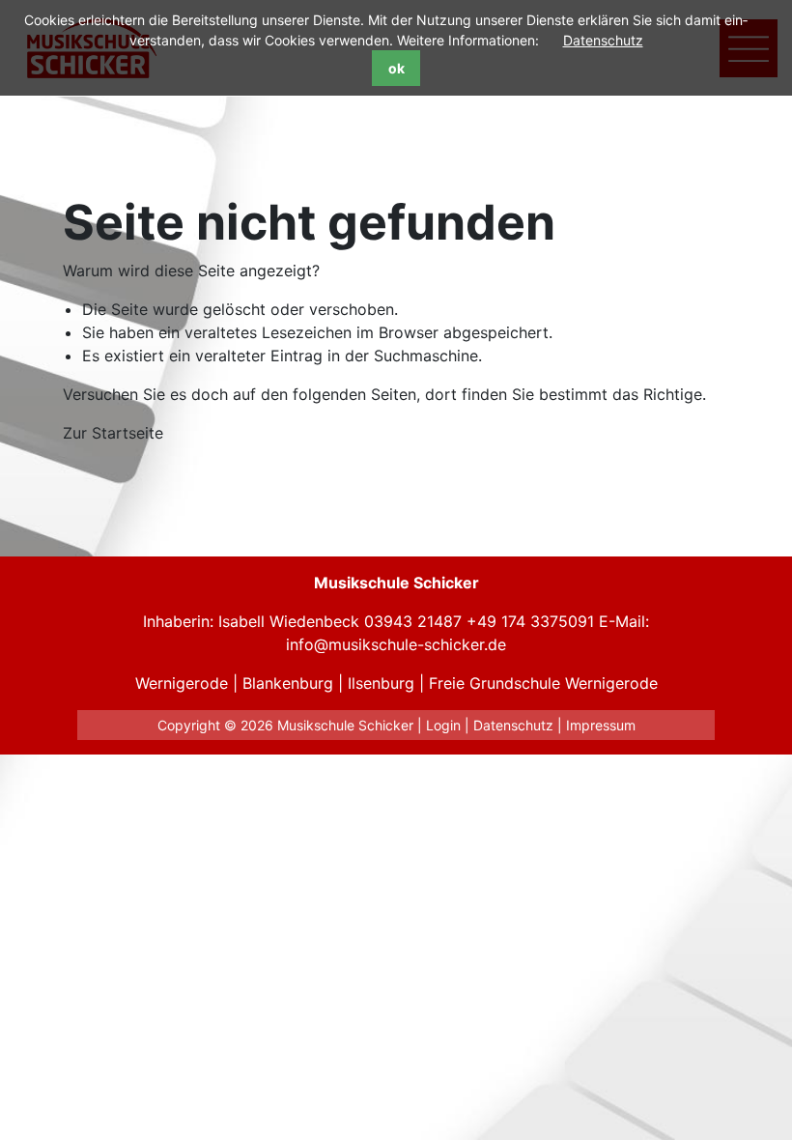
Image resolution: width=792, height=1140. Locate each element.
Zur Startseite (113, 432)
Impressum (601, 725)
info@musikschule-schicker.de (396, 644)
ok (396, 68)
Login (443, 725)
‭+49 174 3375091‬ (530, 621)
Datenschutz (603, 40)
